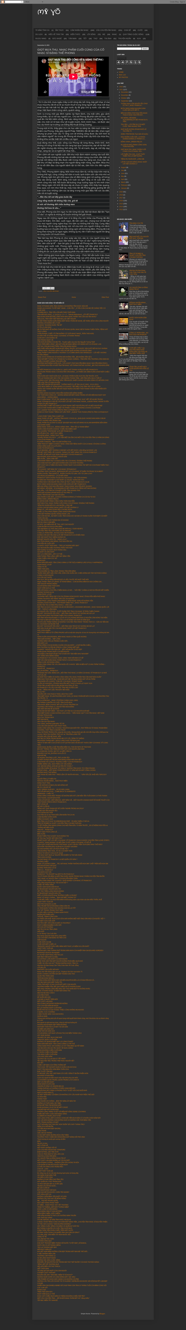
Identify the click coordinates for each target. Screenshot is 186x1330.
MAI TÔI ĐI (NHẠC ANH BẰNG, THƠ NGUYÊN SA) (54, 541)
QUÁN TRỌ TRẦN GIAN (45, 976)
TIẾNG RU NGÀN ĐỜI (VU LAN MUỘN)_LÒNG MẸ (54, 505)
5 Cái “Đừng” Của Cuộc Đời (47, 933)
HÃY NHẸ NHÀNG (43, 1035)
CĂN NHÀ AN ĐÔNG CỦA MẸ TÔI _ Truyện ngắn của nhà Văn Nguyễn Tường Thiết (66, 342)
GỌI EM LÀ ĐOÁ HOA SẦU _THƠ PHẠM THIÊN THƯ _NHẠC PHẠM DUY (62, 603)
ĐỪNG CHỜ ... (42, 1290)
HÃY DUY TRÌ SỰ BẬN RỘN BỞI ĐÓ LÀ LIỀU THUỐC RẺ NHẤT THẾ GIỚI (63, 579)
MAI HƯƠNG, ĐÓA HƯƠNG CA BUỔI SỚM (52, 457)
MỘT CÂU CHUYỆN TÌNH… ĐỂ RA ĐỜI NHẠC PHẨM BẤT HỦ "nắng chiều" (63, 1298)
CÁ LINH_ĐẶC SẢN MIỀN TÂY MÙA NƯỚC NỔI (53, 1234)
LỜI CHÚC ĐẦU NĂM (44, 1056)
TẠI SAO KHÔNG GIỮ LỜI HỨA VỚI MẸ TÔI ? (53, 849)
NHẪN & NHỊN (42, 1016)
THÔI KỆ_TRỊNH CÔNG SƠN (47, 916)
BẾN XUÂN (41, 834)
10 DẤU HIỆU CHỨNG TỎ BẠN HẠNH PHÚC (53, 912)
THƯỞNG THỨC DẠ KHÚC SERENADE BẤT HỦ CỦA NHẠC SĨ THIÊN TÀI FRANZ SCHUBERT (70, 471)
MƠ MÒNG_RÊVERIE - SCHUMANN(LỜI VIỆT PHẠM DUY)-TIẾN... (134, 119)
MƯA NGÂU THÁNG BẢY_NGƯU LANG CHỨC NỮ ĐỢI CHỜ (58, 740)
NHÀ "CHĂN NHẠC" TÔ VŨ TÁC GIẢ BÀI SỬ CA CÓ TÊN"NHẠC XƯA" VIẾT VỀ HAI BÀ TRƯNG (70, 399)
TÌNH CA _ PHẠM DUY (45, 870)
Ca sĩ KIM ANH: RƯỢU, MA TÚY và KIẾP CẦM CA (54, 751)
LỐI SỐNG (91, 34)
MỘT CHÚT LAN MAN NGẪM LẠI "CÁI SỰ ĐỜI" (53, 1160)
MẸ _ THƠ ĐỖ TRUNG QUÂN (47, 1201)
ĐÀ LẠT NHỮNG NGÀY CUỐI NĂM (49, 1008)
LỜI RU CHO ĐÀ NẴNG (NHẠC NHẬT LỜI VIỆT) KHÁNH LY (134, 163)
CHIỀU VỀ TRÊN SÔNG (45, 885)
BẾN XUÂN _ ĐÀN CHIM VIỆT (47, 459)
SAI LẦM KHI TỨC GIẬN (45, 1239)
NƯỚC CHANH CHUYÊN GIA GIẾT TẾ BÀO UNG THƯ (56, 974)
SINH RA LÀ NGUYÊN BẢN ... (47, 1156)
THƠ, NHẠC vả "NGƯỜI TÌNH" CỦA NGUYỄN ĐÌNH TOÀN (57, 878)
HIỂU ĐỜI (40, 931)
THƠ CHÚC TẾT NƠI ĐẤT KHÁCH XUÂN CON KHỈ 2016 (56, 1067)
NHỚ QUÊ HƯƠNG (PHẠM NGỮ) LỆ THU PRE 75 (54, 492)
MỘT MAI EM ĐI (42, 719)
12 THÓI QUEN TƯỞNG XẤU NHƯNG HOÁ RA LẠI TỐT (56, 908)
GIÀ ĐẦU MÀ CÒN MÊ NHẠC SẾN (49, 736)
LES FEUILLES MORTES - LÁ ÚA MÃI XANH (52, 476)
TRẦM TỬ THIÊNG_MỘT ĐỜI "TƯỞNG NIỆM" (53, 1207)
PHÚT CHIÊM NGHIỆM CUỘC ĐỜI (49, 925)
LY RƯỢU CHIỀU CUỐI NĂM (47, 1052)
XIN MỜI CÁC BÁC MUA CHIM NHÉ (49, 1037)
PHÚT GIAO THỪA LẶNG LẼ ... (47, 832)
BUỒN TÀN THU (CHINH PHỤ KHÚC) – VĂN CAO (54, 605)
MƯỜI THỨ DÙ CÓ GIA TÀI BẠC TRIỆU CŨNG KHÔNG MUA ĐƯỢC (60, 1010)
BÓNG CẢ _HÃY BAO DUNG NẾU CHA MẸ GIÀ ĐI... (55, 509)
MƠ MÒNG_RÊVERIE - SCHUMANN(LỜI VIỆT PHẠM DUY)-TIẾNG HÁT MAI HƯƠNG (66, 488)
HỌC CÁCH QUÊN (43, 630)
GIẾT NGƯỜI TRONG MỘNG (47, 584)
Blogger (102, 1314)
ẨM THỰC (59, 30)
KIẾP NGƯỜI (41, 940)
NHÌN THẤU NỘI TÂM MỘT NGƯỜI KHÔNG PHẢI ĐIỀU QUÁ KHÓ (60, 961)
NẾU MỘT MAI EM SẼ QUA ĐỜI (48, 709)
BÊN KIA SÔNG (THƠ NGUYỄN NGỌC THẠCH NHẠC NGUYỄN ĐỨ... (134, 114)
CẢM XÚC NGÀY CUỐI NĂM (47, 1039)
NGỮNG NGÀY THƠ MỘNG (47, 772)
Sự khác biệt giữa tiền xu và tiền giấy (50, 1184)
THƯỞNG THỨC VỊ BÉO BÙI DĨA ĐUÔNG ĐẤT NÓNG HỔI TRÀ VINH (61, 1137)
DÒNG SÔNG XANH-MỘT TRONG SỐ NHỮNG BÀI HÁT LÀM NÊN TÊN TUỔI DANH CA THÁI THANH (72, 796)
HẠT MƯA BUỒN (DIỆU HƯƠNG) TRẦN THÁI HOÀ (54, 548)
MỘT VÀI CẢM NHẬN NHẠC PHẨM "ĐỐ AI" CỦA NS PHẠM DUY (59, 660)
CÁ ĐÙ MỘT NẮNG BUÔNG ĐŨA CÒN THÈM (53, 1135)
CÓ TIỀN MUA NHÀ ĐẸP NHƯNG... (49, 1128)
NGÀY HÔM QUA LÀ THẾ (46, 588)
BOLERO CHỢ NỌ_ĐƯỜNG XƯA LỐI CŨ (51, 753)
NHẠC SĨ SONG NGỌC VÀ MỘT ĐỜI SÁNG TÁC (54, 991)
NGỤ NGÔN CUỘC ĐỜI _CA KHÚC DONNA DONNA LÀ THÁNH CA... (133, 138)
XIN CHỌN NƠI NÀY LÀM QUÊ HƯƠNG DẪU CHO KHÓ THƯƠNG (60, 463)
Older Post (105, 297)
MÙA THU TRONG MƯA (45, 717)
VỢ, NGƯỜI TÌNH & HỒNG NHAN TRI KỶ (51, 1158)
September (125, 101)
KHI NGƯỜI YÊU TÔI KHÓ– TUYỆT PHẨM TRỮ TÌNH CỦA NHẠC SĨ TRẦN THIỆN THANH (68, 611)
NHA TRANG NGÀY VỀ (45, 340)
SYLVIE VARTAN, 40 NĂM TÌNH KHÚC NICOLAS (54, 1220)
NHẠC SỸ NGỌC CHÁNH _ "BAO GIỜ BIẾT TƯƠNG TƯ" (56, 897)
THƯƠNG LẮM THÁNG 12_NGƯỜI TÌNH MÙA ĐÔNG (55, 707)
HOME (121, 72)
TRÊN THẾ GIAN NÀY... (45, 1292)
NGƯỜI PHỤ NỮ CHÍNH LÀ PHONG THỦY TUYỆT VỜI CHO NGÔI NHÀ (62, 1090)
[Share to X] (48, 288)
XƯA (139, 38)
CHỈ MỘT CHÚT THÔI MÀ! (46, 1273)
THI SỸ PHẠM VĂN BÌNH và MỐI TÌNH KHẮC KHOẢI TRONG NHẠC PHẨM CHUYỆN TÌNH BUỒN (71, 876)
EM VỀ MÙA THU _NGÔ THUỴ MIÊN (50, 433)
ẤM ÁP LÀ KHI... (42, 1143)
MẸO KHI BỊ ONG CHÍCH (46, 993)
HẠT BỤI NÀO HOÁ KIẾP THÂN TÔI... (50, 982)
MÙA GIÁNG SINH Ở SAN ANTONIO (49, 1211)
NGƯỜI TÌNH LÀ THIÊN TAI (46, 779)
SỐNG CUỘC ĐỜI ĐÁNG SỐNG (48, 662)
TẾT (85, 38)
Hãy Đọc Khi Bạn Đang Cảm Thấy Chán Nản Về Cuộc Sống (58, 965)
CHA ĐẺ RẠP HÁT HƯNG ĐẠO (48, 1109)
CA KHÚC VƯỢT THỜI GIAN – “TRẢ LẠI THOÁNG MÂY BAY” (58, 545)
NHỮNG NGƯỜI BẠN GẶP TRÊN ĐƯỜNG (52, 1025)
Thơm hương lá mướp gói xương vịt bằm (51, 1139)
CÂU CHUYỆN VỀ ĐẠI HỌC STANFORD (51, 1150)
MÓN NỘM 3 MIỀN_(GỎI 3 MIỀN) (48, 1213)
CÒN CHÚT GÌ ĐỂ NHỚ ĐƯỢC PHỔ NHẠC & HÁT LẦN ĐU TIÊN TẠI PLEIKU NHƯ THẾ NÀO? (69, 844)
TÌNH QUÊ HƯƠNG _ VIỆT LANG (48, 639)
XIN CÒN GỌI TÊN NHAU (46, 721)
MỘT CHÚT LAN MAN (45, 1001)
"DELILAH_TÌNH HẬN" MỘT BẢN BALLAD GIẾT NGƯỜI (56, 319)
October (124, 98)
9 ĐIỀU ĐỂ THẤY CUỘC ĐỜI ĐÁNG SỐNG (52, 1114)
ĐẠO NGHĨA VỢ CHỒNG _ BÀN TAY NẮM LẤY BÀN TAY (56, 1101)
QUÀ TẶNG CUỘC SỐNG (133, 34)
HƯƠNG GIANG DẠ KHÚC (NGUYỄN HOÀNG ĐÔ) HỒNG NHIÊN (59, 393)
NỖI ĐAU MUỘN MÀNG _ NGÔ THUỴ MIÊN (52, 781)
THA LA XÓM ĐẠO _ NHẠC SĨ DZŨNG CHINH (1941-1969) (57, 700)
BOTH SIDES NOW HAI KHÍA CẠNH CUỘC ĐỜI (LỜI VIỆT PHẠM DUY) (61, 484)
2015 (121, 204)
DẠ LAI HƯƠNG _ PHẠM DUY (47, 671)
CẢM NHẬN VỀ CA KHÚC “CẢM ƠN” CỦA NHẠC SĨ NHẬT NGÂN (59, 681)
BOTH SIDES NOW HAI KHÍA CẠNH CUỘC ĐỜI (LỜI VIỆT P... (133, 109)
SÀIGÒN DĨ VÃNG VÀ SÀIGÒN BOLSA (50, 1086)
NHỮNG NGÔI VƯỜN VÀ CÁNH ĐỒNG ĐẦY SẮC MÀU (56, 1277)
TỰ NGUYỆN (41, 1097)
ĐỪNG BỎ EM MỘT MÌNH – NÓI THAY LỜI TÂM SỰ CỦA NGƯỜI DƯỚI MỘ (63, 711)
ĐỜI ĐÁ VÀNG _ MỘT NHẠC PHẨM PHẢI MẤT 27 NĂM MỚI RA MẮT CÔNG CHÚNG (66, 770)
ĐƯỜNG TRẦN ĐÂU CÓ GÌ (46, 868)
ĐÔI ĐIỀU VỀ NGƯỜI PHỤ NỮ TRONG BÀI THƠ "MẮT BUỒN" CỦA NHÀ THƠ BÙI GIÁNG (68, 1262)
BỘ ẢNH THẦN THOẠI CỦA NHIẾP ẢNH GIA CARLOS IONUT (58, 1232)
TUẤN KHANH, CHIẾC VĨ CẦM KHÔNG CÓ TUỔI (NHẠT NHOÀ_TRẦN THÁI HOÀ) (65, 333)
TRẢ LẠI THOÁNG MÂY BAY (47, 1247)
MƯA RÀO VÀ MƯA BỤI (45, 1075)
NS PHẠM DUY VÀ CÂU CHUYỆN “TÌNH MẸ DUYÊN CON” (57, 687)
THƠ (95, 38)
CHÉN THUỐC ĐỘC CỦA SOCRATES (50, 1014)
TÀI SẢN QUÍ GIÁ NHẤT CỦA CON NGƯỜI (52, 1271)
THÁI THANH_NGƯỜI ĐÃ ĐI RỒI (48, 798)
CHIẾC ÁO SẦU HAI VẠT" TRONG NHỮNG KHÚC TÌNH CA (57, 963)
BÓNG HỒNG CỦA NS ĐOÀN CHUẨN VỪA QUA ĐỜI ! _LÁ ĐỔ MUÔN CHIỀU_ (64, 645)
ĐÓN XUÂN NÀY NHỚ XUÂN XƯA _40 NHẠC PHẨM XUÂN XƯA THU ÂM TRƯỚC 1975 (67, 376)
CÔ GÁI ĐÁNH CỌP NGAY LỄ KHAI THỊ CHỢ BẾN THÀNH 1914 (59, 1033)
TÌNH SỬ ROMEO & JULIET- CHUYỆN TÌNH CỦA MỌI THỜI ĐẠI (59, 823)
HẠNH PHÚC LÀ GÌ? (44, 565)
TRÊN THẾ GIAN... (43, 569)
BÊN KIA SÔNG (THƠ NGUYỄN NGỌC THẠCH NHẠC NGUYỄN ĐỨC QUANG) (64, 486)
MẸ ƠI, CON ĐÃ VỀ (44, 787)
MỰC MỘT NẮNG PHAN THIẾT (48, 1203)
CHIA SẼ (127, 30)
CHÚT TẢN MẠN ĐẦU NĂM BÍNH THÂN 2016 (53, 1069)
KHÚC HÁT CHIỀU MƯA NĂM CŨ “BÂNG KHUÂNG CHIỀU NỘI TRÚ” (61, 1296)
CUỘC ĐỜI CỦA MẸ (44, 942)
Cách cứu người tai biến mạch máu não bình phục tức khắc (57, 1078)
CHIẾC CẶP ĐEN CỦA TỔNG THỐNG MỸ (51, 1065)
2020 (121, 192)
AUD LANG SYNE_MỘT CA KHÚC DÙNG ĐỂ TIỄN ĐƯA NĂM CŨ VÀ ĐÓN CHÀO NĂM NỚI (68, 1118)
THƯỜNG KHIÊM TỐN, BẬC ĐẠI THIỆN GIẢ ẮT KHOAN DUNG (59, 986)
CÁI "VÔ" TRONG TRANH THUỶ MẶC (50, 910)
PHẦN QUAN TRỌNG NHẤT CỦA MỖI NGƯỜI (53, 652)
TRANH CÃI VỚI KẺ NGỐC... (47, 1186)
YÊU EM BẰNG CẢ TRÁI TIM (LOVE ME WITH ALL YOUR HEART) (60, 529)
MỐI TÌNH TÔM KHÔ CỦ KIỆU (47, 957)
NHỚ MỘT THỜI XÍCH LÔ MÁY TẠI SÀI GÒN (52, 1027)
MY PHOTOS (123, 77)
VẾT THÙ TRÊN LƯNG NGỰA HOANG (50, 891)
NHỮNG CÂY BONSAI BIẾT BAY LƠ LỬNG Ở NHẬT (55, 1041)
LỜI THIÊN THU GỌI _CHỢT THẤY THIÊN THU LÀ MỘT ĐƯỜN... (133, 155)
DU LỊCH (39, 34)
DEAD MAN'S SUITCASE (46, 1084)
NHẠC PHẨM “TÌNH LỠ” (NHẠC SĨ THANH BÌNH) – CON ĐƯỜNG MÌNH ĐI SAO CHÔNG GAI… (70, 582)
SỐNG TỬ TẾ (42, 1237)
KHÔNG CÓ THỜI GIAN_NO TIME (49, 1103)
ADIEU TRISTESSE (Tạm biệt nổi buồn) (51, 495)
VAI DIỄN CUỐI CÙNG (45, 1177)
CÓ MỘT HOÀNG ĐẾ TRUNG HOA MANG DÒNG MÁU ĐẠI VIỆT (59, 760)
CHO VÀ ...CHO (42, 1169)
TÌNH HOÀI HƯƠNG (44, 857)
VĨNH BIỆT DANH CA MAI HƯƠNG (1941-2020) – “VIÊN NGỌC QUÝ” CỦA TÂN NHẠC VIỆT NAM (70, 713)
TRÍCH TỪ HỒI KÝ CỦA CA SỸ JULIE (50, 853)
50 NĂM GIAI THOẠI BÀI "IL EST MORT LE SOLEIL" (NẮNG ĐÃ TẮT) (60, 480)
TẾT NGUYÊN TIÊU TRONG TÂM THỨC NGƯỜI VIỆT (55, 1061)
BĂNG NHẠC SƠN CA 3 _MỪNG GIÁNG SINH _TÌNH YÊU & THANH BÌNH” (63, 427)
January (124, 188)
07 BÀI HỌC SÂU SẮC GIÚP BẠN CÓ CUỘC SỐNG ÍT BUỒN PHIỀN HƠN (62, 1073)
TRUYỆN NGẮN (124, 38)
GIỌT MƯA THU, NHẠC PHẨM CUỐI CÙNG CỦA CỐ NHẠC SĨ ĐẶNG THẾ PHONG (65, 503)
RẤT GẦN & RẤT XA (44, 1194)
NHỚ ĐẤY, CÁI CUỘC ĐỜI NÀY (48, 969)
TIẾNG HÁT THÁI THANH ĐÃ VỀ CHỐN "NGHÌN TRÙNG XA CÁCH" (60, 808)
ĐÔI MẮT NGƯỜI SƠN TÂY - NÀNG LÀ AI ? (52, 539)
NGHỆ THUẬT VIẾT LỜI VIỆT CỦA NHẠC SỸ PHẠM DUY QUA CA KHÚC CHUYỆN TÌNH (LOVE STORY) (73, 840)
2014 (121, 206)
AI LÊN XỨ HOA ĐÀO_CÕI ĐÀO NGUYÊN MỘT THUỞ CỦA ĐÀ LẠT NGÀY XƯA (64, 683)
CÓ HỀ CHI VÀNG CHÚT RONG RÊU (50, 1167)
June (123, 173)
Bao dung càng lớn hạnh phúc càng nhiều (51, 936)
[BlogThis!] (46, 288)
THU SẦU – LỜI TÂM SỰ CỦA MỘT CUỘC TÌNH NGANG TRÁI (58, 490)
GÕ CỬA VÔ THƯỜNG (45, 927)
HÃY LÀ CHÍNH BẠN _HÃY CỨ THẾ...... (51, 554)
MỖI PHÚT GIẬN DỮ (44, 1249)
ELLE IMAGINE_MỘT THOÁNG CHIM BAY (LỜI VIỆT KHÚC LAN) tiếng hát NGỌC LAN (67, 450)
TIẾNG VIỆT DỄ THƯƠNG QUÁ (48, 1264)
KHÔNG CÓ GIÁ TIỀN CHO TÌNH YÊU (50, 1179)
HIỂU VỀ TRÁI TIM (56, 34)
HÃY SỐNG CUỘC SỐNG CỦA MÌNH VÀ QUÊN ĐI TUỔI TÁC (58, 1226)
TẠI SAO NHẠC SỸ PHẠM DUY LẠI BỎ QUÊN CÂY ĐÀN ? (57, 859)
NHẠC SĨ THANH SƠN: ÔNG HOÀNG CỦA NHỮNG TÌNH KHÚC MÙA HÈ (62, 306)
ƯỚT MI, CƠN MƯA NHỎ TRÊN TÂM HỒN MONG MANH (57, 346)
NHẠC (114, 34)
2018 (121, 195)
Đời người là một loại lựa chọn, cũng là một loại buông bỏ (57, 1022)
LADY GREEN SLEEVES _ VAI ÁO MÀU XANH (53, 789)
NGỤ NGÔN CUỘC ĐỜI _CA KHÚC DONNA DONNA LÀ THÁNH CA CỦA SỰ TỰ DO (66, 497)
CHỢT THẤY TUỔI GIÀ (45, 902)
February (124, 185)
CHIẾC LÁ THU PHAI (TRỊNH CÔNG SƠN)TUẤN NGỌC (56, 512)
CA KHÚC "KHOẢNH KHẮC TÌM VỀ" (49, 325)
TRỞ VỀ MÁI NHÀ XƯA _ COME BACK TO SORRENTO (56, 791)
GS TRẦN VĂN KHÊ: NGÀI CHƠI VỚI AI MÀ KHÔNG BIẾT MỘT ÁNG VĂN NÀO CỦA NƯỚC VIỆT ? (71, 919)
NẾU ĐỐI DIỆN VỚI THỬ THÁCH (48, 1266)
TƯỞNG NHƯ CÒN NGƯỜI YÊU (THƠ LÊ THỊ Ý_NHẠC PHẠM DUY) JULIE (63, 482)
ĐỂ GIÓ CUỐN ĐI (43, 806)
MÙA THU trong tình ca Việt (46, 904)
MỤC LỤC (122, 75)
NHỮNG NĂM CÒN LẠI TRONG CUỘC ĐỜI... (52, 641)
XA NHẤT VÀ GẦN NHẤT (45, 552)
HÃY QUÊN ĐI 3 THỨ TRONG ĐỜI (49, 1181)
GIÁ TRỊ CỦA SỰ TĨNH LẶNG (47, 929)
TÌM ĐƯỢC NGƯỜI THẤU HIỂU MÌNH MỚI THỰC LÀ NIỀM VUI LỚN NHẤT (63, 946)
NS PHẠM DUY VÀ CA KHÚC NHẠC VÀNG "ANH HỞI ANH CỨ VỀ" (60, 658)
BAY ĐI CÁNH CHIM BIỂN (46, 522)
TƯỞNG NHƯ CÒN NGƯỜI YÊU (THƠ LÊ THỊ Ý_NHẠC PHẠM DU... (134, 104)
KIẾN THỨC (75, 34)
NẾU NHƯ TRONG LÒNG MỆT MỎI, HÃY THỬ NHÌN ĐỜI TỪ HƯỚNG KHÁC (63, 989)
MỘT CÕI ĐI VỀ (42, 804)
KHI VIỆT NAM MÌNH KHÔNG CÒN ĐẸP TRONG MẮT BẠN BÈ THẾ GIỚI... (62, 1251)
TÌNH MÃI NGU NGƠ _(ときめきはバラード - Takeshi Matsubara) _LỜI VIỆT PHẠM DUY (67, 314)
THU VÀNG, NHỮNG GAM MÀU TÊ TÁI (50, 724)
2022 (121, 87)
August (123, 167)
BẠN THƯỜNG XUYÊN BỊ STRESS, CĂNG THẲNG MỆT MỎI (58, 647)
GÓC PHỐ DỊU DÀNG (44, 1218)
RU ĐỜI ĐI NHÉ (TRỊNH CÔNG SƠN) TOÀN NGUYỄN (56, 501)
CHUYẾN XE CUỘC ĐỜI (45, 543)
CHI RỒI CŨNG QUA (44, 1241)
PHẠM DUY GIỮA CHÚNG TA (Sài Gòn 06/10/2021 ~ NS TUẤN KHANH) (62, 478)
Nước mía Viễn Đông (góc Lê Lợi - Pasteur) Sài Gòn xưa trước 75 (59, 972)
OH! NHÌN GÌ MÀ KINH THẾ (46, 1175)
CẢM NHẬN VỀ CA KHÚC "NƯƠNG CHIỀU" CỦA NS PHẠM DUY (59, 762)
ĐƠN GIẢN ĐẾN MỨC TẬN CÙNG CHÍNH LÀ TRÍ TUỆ (56, 1044)
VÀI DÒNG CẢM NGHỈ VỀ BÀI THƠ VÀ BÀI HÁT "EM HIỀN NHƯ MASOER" (63, 654)
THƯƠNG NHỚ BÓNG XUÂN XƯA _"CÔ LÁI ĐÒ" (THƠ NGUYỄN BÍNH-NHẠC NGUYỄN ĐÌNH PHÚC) (72, 363)
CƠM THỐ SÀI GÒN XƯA (46, 1031)
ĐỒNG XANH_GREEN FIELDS (48, 499)
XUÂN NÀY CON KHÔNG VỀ (47, 338)
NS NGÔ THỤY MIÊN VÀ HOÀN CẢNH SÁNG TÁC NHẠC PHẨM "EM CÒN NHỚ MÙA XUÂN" (69, 677)
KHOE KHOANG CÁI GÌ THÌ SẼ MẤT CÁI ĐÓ (52, 1107)
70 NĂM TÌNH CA (42, 30)
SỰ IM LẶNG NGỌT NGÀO (46, 1258)
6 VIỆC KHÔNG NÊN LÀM (46, 1254)
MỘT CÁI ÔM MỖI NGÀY (45, 1082)
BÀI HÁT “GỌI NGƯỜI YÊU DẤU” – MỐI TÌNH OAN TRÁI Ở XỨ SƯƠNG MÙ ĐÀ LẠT (66, 613)
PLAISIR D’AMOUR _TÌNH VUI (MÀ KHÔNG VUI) (54, 442)
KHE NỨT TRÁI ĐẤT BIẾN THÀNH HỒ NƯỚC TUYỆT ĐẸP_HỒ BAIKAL (62, 1243)
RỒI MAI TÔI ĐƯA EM (44, 715)
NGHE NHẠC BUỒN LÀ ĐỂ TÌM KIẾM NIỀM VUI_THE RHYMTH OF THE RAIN (64, 747)
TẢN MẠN (72, 38)
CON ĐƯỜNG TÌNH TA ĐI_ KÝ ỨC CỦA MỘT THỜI (54, 851)
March (123, 182)
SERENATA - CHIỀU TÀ (45, 793)
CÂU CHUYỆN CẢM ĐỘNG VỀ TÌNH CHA (51, 938)
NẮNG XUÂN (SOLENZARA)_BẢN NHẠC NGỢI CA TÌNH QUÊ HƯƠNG (62, 637)
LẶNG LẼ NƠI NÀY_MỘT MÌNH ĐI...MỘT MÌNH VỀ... (55, 800)
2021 (121, 89)
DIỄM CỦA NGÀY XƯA (45, 819)
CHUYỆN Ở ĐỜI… (43, 995)
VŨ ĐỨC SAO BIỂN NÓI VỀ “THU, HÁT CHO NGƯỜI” (55, 524)
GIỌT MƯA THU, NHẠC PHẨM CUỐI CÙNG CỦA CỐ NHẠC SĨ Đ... (133, 150)
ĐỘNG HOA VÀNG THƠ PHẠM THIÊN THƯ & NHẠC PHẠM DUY (59, 615)
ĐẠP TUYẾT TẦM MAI (44, 1071)
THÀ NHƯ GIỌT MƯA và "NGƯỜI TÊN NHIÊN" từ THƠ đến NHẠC (59, 855)
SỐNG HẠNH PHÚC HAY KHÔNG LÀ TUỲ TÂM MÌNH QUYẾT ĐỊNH (60, 1046)
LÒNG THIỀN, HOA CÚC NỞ (47, 558)
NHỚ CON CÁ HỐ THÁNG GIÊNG (49, 1245)
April (123, 179)
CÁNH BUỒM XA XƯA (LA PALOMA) (49, 526)
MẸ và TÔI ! (41, 692)
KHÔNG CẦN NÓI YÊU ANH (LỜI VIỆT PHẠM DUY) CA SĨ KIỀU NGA (61, 535)
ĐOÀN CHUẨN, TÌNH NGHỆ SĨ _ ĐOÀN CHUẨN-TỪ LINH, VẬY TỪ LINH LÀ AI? (64, 473)
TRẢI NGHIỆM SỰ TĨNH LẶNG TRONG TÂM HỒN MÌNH (56, 571)
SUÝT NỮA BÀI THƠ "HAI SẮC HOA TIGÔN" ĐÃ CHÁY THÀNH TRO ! (61, 1124)
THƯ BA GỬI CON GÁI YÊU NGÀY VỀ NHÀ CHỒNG (55, 1048)
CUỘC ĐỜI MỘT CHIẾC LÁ (46, 944)
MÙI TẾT (40, 1063)
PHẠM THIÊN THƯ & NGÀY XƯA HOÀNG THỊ (53, 836)
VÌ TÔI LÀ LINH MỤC (44, 327)
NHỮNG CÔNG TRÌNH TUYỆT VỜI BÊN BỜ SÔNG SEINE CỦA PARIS (61, 1112)
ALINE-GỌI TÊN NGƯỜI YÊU (47, 811)
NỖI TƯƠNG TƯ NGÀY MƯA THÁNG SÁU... (52, 550)
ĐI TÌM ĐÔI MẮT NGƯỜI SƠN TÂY (49, 889)
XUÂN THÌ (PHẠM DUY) (45, 448)
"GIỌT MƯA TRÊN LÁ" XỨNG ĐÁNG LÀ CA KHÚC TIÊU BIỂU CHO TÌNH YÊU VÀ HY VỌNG (68, 386)
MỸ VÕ (48, 12)
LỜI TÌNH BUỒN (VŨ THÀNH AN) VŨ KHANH (53, 520)
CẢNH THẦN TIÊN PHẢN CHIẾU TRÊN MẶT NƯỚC (55, 1230)
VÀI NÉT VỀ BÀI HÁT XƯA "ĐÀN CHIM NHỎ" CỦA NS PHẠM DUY (60, 454)
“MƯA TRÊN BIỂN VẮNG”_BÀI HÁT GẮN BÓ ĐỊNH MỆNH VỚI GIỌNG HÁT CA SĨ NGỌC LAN (69, 344)
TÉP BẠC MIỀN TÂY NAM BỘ (47, 1300)
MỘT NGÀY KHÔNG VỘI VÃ (47, 1148)
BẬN (38, 1141)
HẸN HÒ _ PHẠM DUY (45, 830)
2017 (121, 198)
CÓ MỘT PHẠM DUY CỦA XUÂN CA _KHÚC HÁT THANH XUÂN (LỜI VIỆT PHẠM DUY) (67, 370)
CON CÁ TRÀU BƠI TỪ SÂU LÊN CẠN (50, 1154)
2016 (121, 201)
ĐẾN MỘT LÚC (42, 643)
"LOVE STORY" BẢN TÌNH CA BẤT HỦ (50, 416)
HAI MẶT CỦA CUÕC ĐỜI (46, 921)
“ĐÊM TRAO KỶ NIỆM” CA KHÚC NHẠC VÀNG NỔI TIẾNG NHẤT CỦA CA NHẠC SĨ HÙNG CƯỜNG (71, 444)
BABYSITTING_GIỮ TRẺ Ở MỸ (48, 1152)
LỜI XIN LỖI (41, 967)
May (122, 176)
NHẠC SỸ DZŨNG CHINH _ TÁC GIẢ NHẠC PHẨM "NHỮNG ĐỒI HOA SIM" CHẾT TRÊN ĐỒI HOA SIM (72, 864)
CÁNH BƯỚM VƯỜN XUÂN (47, 817)
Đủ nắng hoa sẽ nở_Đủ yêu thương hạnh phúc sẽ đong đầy (57, 1173)
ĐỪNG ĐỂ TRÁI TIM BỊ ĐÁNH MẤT (49, 1105)
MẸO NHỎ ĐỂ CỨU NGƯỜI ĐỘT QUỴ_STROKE (139, 237)
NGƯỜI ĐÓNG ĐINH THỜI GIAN (48, 586)
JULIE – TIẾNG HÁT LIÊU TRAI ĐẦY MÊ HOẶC (53, 690)
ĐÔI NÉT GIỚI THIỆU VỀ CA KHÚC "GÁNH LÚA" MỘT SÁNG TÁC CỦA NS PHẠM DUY (67, 452)
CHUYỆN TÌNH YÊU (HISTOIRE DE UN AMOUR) (54, 531)
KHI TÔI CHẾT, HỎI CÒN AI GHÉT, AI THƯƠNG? (53, 923)
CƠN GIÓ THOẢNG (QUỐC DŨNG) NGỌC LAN (53, 514)
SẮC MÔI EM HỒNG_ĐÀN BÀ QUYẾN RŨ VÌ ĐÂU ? (55, 766)
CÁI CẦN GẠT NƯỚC (44, 577)
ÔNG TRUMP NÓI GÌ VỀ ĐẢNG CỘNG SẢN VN (53, 906)
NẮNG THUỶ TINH (43, 783)
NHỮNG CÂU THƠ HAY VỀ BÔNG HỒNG (51, 1198)
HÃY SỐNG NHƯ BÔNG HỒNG (48, 656)
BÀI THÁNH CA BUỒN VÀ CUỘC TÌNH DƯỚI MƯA (54, 702)
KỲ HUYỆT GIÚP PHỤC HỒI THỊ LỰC (50, 955)
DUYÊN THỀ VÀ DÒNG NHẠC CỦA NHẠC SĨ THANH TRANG (58, 336)
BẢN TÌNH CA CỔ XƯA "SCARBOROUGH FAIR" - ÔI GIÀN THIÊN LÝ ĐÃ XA (63, 821)
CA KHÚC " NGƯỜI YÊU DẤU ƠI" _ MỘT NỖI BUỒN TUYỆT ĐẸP (59, 649)
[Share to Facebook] (50, 288)
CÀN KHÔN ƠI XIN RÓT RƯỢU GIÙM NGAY (52, 1165)
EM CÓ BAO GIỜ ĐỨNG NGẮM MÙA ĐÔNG (52, 1003)
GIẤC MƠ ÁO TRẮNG (44, 1133)
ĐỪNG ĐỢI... (41, 560)
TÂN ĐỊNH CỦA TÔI (136, 223)
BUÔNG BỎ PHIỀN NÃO (45, 914)
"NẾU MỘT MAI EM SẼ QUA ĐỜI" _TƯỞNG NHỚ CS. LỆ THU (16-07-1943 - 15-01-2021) (68, 384)
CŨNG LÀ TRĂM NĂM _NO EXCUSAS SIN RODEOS (55, 533)
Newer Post (42, 297)
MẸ (103, 34)
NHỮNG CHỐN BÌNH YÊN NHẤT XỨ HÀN (52, 1196)
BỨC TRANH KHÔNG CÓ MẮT (48, 1122)
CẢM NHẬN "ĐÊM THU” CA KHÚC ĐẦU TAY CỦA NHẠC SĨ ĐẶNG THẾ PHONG (64, 461)
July (122, 170)
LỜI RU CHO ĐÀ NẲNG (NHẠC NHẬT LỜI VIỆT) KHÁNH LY (58, 507)
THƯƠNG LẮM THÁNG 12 (46, 1256)
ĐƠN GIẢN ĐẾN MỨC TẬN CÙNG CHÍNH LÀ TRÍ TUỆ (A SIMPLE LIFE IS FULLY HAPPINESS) (69, 562)
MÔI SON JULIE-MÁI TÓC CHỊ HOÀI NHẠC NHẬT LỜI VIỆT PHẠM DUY (62, 628)
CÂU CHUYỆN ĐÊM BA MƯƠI (47, 1006)
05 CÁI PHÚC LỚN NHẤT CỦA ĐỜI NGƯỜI (52, 959)
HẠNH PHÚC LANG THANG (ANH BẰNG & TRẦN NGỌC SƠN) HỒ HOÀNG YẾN (65, 601)
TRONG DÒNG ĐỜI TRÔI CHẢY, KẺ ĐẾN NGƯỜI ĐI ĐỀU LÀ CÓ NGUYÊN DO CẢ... (66, 980)
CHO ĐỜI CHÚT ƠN (44, 872)
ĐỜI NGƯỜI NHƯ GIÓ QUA (46, 866)
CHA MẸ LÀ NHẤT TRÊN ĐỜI (47, 999)
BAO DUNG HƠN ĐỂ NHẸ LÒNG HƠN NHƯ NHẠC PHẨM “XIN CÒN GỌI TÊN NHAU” (67, 317)
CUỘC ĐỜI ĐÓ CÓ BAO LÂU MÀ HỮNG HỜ (52, 785)
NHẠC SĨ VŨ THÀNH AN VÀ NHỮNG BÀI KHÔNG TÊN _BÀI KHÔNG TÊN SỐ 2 (64, 357)
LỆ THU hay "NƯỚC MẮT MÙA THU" (50, 838)
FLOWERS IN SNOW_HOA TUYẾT (49, 1116)
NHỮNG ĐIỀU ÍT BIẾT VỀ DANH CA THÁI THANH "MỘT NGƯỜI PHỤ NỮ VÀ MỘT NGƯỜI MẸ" (70, 406)
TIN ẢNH (107, 38)
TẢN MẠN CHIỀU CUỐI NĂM (47, 1054)
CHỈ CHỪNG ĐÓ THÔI (45, 813)
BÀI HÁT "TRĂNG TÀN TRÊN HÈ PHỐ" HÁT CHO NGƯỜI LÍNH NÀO (60, 749)
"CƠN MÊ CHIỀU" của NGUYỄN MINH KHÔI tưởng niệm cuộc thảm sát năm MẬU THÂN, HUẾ (69, 900)
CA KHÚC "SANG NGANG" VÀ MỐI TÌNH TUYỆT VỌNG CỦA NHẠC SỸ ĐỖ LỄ (64, 842)
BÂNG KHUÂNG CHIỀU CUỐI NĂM (49, 1050)
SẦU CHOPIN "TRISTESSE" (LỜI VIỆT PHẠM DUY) (55, 431)
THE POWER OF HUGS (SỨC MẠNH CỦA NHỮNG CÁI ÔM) (58, 1279)
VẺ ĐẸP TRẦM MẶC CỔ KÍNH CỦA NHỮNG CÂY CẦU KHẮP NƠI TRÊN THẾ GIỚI (65, 1095)
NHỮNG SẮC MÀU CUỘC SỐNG (48, 1260)
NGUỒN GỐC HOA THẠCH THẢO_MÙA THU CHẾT (55, 694)
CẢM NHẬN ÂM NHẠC (79, 30)
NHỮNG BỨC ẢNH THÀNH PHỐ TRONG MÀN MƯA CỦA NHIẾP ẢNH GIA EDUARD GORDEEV (70, 950)
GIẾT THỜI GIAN (43, 1268)
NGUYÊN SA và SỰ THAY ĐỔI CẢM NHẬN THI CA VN (56, 815)
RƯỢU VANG (40, 38)
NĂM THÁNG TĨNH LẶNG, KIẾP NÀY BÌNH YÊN (53, 556)
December (125, 92)
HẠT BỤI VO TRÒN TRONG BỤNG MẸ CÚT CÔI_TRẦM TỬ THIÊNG (60, 738)
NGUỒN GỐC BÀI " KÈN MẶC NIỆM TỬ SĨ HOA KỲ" (55, 1275)
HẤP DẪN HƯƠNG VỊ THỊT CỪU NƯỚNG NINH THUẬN (56, 1215)
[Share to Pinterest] (53, 288)
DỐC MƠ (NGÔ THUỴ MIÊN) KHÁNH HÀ (51, 537)
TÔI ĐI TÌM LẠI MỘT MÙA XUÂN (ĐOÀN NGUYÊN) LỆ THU (57, 685)
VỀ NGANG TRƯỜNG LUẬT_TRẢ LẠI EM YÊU (53, 758)
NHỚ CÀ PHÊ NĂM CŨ (45, 1092)
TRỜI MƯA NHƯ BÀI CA (45, 978)
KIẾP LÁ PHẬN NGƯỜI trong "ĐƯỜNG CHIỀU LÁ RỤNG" (57, 895)
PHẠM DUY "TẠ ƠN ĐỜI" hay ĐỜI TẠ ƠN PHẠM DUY (55, 874)
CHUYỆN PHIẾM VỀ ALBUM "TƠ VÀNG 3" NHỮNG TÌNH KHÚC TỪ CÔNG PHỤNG (66, 768)
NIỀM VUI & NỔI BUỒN (45, 1126)
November (125, 95)
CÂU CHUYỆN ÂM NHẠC (106, 30)
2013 (121, 209)
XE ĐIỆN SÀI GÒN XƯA (45, 1029)
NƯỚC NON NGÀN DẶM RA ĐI (48, 887)
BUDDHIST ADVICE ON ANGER (48, 953)
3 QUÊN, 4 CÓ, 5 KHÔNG (46, 1012)
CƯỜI (140, 30)
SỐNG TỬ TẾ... (42, 567)
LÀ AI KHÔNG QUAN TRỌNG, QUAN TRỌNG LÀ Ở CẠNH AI (58, 1080)
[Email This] (43, 288)
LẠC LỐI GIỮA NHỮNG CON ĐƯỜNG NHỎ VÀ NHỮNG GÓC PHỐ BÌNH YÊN (64, 1120)
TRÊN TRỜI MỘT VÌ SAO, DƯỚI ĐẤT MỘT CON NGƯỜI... (57, 984)
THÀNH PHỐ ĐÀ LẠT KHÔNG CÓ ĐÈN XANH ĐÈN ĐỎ (56, 1088)
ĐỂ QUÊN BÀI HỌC (44, 997)
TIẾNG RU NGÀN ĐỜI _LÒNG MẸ (132, 159)
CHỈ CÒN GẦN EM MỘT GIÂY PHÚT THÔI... (52, 726)
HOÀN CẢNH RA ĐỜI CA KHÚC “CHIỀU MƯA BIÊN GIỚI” (57, 429)
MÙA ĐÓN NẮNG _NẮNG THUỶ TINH (50, 435)
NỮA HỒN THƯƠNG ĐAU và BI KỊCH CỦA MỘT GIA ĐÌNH (57, 846)
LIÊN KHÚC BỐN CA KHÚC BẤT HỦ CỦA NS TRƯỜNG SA (57, 705)
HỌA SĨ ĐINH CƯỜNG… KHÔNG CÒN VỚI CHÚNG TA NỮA (58, 1162)
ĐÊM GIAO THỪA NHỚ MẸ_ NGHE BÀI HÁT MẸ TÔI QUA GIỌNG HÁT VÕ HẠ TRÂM (66, 679)
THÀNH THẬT (42, 1099)
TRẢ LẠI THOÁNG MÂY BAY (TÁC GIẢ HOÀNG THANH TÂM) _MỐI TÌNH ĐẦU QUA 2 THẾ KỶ (69, 378)
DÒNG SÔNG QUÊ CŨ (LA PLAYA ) (49, 446)
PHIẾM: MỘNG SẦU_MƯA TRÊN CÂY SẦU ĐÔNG (54, 764)
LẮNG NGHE (41, 1131)
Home (74, 297)
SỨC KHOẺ (57, 38)
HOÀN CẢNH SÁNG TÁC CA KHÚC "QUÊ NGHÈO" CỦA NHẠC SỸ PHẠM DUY (64, 880)
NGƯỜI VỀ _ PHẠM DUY (46, 668)
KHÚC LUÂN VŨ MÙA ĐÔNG (47, 1209)
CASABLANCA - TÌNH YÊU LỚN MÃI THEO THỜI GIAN (56, 312)
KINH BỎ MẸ (41, 755)
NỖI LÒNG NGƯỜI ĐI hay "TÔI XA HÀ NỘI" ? (52, 883)
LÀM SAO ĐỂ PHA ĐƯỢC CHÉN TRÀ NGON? (53, 1192)
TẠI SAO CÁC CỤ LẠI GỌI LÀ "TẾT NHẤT (51, 1059)
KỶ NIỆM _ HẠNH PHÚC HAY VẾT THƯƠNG (52, 1205)
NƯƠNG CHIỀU (42, 861)
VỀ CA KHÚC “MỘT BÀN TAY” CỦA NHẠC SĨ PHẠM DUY (56, 469)
